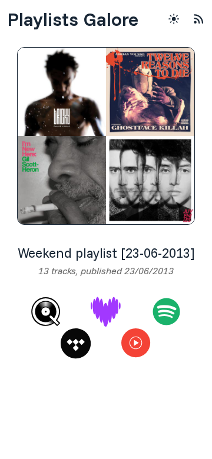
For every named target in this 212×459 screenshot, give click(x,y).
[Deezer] (106, 312)
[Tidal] (76, 343)
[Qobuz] (46, 312)
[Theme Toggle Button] (173, 18)
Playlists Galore (72, 19)
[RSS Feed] (198, 18)
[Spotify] (166, 312)
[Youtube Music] (136, 343)
